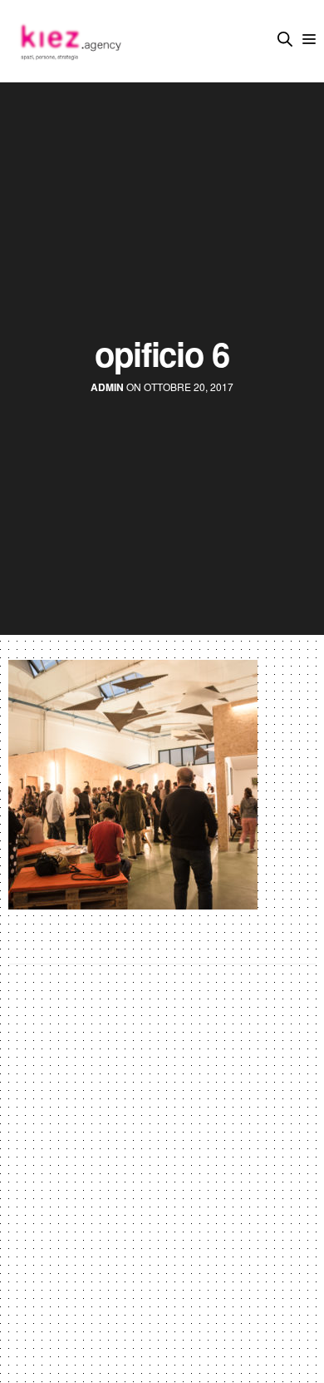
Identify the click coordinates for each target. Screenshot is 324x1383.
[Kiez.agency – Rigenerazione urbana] (69, 41)
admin (107, 387)
